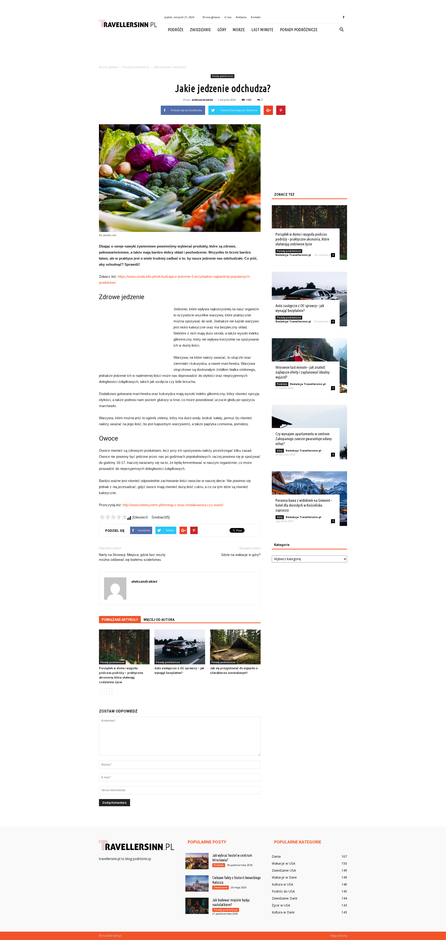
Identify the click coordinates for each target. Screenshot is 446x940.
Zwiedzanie (200, 29)
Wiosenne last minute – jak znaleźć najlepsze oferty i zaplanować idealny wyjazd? (302, 372)
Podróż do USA (283, 891)
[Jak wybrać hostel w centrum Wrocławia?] (197, 861)
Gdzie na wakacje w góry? (241, 555)
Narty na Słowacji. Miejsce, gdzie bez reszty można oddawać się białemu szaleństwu (132, 557)
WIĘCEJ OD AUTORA (159, 620)
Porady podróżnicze (299, 29)
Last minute (262, 29)
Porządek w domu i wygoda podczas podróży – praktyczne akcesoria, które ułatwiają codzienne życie (302, 239)
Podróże (176, 29)
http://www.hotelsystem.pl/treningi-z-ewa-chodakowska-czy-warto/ (173, 505)
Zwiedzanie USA (284, 870)
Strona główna (211, 17)
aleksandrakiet (202, 99)
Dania (276, 856)
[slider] (113, 517)
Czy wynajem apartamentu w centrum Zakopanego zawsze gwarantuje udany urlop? (303, 439)
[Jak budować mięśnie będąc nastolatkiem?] (197, 906)
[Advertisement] (223, 51)
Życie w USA (281, 905)
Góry (221, 29)
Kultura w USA (282, 884)
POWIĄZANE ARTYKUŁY (120, 620)
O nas (227, 17)
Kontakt (255, 17)
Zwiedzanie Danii (284, 898)
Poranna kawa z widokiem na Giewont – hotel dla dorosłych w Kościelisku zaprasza (303, 505)
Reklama (241, 17)
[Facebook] (343, 17)
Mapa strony (339, 936)
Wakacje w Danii (284, 877)
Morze (239, 29)
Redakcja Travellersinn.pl (293, 255)
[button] (341, 29)
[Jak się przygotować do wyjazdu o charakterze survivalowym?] (235, 646)
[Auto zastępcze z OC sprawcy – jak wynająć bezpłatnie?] (179, 646)
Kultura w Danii (283, 912)
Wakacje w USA (283, 863)
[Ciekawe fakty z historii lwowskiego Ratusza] (197, 883)
